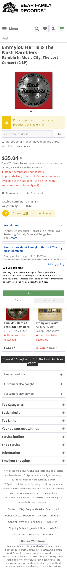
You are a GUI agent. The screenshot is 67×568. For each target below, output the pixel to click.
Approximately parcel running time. (38, 493)
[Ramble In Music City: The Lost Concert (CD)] (17, 309)
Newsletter (51, 521)
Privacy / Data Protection (25, 534)
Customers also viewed (19, 393)
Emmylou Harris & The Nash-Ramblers (28, 50)
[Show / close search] (36, 28)
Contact (12, 509)
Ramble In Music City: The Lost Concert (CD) (17, 325)
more (14, 238)
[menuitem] (10, 28)
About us (55, 515)
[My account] (53, 28)
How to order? (48, 528)
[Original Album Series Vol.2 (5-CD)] (49, 309)
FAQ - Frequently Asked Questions (38, 509)
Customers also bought (19, 384)
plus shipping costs (24, 162)
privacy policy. (22, 146)
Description (11, 225)
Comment (36, 193)
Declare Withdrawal (33, 541)
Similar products (14, 374)
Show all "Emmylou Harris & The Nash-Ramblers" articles (34, 361)
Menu (13, 28)
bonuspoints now (40, 213)
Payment (42, 515)
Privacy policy (55, 264)
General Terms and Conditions (25, 521)
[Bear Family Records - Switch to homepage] (10, 8)
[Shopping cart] (61, 28)
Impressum (48, 534)
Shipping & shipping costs (23, 528)
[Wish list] (45, 28)
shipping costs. (37, 470)
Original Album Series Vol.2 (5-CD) (47, 325)
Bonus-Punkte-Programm (19, 515)
